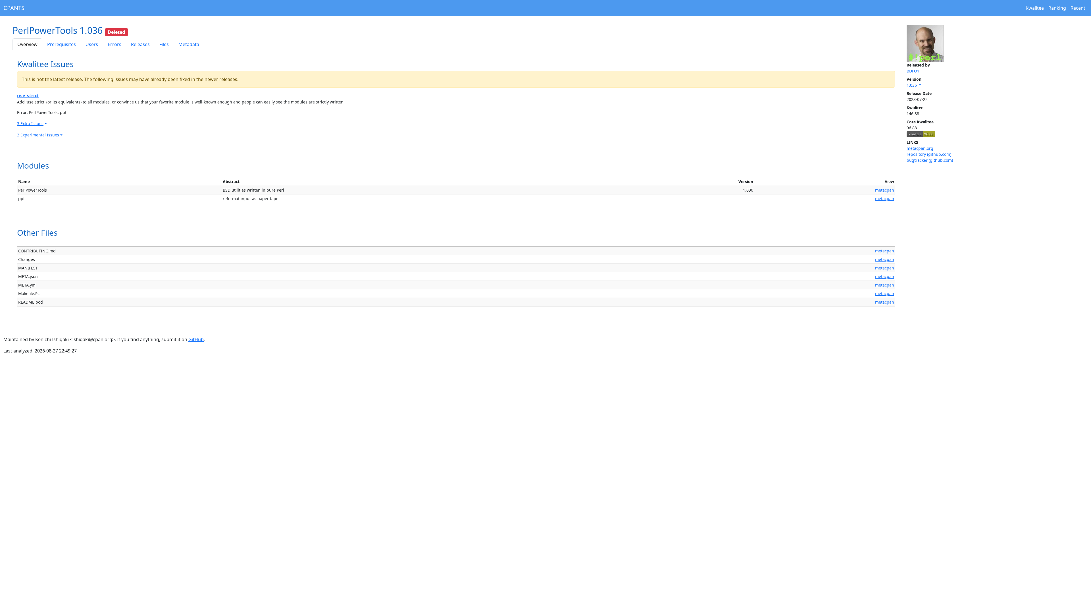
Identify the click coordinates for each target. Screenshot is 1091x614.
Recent (1078, 8)
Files (164, 44)
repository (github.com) (929, 154)
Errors (114, 44)
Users (92, 44)
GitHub (196, 339)
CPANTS (13, 8)
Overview (27, 44)
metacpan (884, 190)
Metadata (188, 44)
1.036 (912, 85)
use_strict (28, 95)
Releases (140, 44)
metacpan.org (920, 148)
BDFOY (913, 71)
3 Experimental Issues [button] (38, 135)
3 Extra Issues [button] (30, 123)
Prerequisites (61, 44)
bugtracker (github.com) (930, 160)
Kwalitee (1035, 8)
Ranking (1057, 8)
